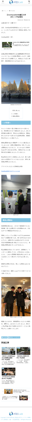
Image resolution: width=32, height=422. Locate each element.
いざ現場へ (15, 113)
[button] (28, 283)
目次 (13, 110)
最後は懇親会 (16, 116)
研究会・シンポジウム (15, 337)
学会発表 (5, 337)
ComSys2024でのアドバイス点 (10, 171)
